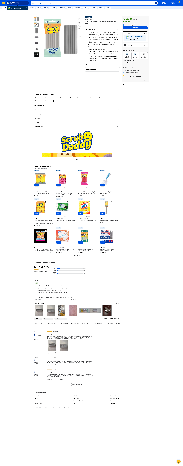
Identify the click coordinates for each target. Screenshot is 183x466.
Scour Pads (37, 400)
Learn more (138, 76)
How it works (132, 39)
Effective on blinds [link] (41, 285)
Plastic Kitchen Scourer (115, 398)
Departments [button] (5, 7)
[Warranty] (118, 122)
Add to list (130, 80)
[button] (163, 3)
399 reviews (47, 269)
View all (117, 303)
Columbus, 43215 (130, 60)
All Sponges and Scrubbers (78, 400)
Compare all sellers (136, 86)
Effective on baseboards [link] (43, 288)
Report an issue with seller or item (132, 70)
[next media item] (80, 35)
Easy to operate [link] (40, 292)
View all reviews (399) (77, 384)
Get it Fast (39, 7)
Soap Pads (112, 400)
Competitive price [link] (41, 295)
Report (61, 353)
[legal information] (134, 23)
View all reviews (38, 274)
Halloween (32, 7)
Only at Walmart (92, 7)
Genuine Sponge (76, 398)
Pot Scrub (75, 395)
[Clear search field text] (153, 3)
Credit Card (101, 7)
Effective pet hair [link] (41, 297)
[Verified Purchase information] (60, 331)
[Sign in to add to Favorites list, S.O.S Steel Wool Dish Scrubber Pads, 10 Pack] (89, 202)
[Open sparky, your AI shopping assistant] (178, 461)
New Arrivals (52, 7)
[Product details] (118, 110)
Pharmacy (45, 7)
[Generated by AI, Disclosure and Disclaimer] (41, 299)
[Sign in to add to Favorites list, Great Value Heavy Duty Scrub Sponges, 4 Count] (68, 202)
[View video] (80, 28)
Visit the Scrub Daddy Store (91, 19)
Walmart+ (108, 7)
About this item (39, 105)
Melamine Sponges (39, 403)
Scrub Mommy (113, 403)
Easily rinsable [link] (40, 290)
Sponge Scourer (38, 398)
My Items (85, 7)
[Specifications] (118, 114)
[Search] (156, 3)
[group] (92, 25)
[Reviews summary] (93, 25)
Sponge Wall (113, 395)
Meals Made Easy (77, 7)
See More (76, 159)
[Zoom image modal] (80, 25)
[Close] (26, 7)
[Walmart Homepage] (3, 3)
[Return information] (132, 25)
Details (136, 72)
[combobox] (94, 3)
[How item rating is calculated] (47, 271)
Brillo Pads (75, 403)
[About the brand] (118, 126)
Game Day (69, 7)
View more (76, 255)
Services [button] (14, 7)
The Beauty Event (61, 7)
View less (72, 299)
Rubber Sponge (38, 395)
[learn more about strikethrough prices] (136, 19)
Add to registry (143, 80)
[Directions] (118, 118)
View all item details (91, 60)
